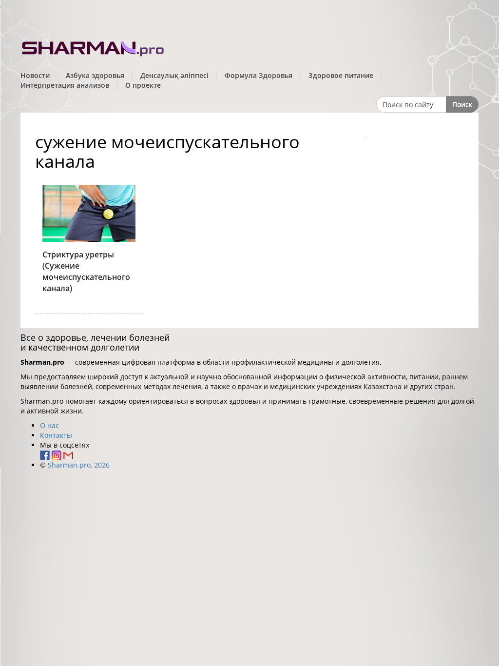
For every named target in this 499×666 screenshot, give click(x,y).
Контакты (56, 435)
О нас (49, 425)
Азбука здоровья (95, 75)
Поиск (462, 104)
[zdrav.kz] (93, 46)
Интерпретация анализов (64, 85)
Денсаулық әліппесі (174, 75)
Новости (35, 75)
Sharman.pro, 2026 (79, 465)
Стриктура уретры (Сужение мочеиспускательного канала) (86, 271)
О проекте (143, 85)
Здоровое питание (340, 75)
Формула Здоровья (258, 75)
